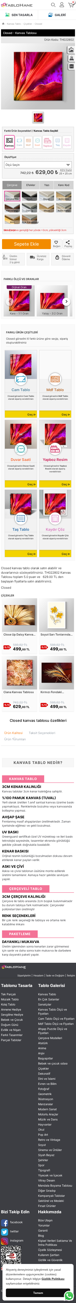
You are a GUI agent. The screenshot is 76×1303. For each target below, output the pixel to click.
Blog (41, 1235)
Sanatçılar (44, 1004)
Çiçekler (43, 1068)
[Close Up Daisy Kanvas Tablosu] (19, 614)
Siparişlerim (24, 975)
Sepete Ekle (26, 244)
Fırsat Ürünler (47, 1206)
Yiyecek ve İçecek (50, 1175)
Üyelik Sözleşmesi (50, 1250)
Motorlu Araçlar (48, 1114)
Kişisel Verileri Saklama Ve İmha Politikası (55, 1242)
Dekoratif (44, 1073)
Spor (41, 1165)
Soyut (42, 1145)
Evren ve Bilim (47, 1083)
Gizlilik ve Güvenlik (50, 1260)
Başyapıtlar (45, 1058)
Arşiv (41, 1053)
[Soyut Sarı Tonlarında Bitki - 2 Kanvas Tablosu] (56, 614)
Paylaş (68, 246)
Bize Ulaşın (45, 1220)
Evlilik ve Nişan (11, 1030)
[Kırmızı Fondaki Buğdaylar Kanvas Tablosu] (56, 672)
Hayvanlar (44, 1124)
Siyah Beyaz (46, 1155)
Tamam (38, 1292)
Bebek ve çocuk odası (52, 1063)
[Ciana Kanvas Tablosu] (19, 672)
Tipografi (44, 1170)
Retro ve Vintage (49, 1139)
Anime (42, 1048)
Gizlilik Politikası (53, 1278)
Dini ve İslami (46, 1078)
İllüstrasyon (45, 1099)
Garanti (43, 1230)
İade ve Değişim (55, 975)
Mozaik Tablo (10, 999)
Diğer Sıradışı (47, 1190)
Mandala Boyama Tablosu (55, 1185)
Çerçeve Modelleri (50, 1038)
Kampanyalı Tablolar (51, 1195)
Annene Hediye (11, 1009)
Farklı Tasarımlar (11, 1035)
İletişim (71, 975)
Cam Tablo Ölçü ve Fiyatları (56, 1018)
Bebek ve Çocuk (12, 1019)
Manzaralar (45, 1104)
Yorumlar (44, 1225)
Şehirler (43, 1160)
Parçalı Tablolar (11, 1040)
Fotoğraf (43, 1089)
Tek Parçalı (8, 994)
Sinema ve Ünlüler (50, 1150)
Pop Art (43, 1134)
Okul (41, 1129)
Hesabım (38, 975)
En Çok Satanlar (48, 999)
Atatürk (43, 1043)
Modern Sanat (47, 1109)
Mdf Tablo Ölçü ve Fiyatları (56, 1023)
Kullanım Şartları (48, 1255)
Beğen (56, 246)
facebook (16, 1222)
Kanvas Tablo (47, 994)
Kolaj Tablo (8, 1004)
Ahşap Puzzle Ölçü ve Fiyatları (52, 1031)
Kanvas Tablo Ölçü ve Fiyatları (52, 1011)
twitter (14, 1231)
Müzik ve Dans (48, 1119)
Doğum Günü (9, 1024)
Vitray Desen (46, 1180)
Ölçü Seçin (12, 164)
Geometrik (45, 1094)
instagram (16, 1240)
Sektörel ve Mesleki (51, 1200)
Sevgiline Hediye (12, 1014)
